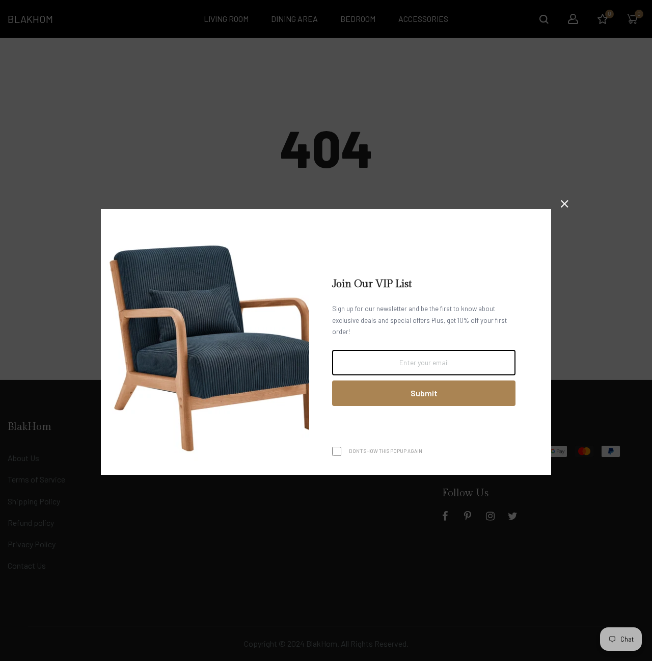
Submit (424, 393)
